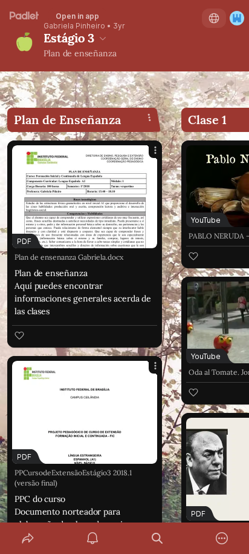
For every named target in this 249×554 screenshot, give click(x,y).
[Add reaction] (19, 335)
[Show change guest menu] (237, 18)
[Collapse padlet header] (102, 38)
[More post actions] (147, 155)
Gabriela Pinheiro (74, 26)
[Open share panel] (27, 538)
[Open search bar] (157, 538)
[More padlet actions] (221, 538)
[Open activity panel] (92, 538)
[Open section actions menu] (149, 117)
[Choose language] (214, 18)
